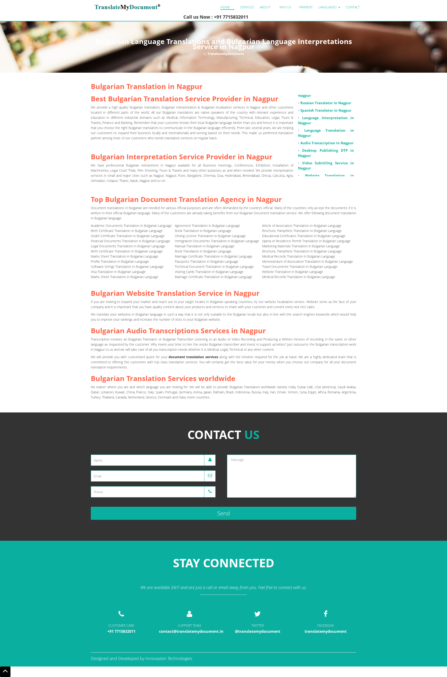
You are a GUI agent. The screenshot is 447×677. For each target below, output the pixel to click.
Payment (306, 7)
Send (223, 513)
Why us (285, 7)
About (265, 7)
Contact (353, 7)
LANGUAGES (328, 7)
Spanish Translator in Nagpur (326, 102)
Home (225, 7)
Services (247, 7)
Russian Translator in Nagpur (325, 94)
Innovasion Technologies (169, 658)
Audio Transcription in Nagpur (327, 135)
